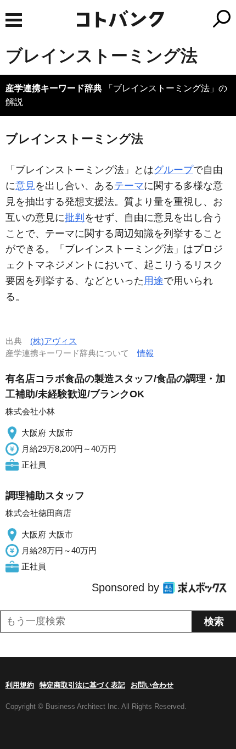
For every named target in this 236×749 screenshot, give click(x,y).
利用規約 (19, 685)
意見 (25, 185)
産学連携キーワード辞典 (53, 88)
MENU (13, 20)
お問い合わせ (152, 685)
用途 (154, 280)
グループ (173, 169)
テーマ (129, 185)
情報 (145, 353)
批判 (75, 217)
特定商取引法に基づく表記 (82, 685)
